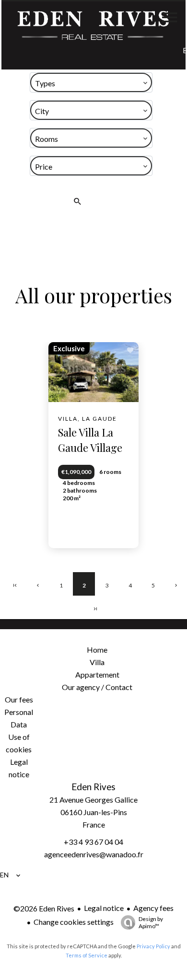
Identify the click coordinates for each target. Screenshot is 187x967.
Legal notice (104, 907)
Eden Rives (93, 787)
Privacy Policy (153, 946)
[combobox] (91, 82)
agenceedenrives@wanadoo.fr (93, 854)
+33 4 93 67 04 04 (93, 841)
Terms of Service (86, 955)
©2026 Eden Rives (43, 908)
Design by (151, 922)
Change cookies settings (74, 921)
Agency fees (153, 907)
